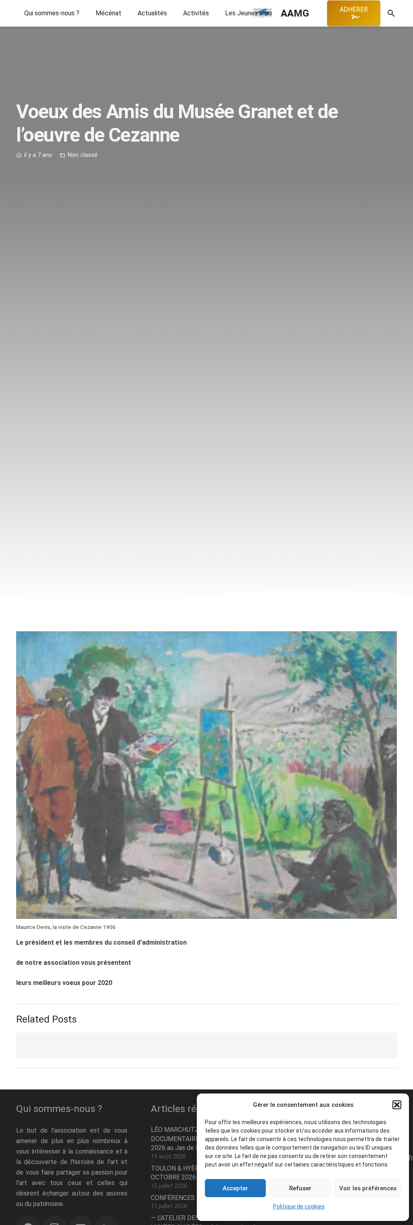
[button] (397, 1105)
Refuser (300, 1188)
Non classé (83, 155)
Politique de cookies (299, 1206)
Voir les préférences (367, 1188)
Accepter (235, 1188)
